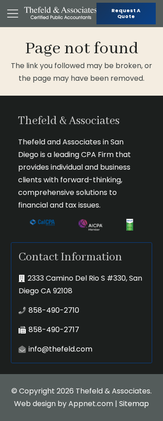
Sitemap (134, 403)
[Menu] (12, 13)
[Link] (61, 13)
